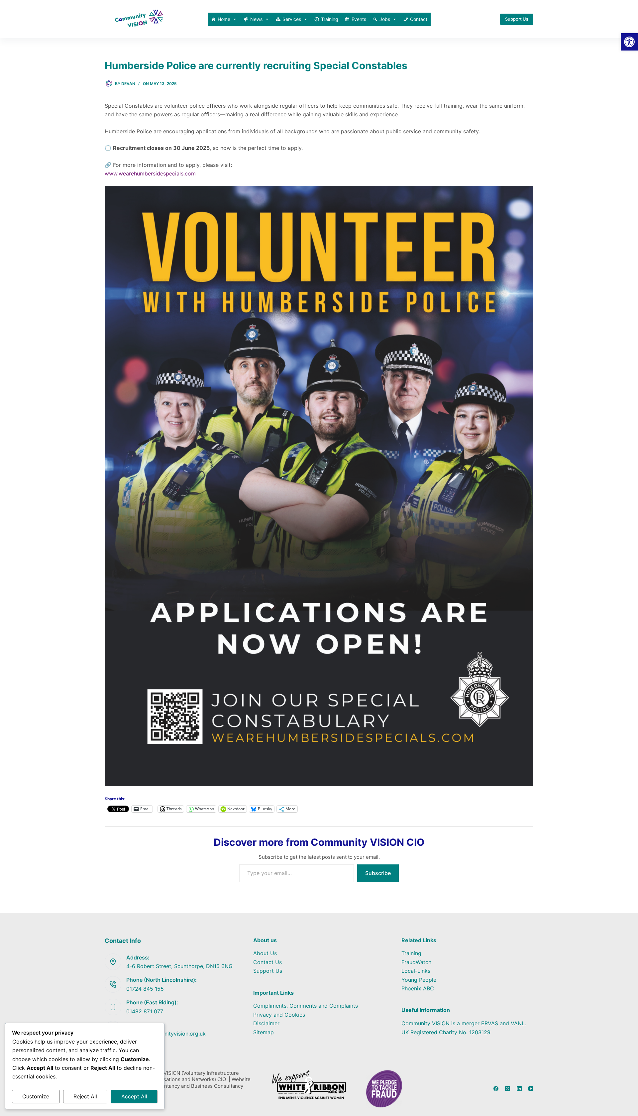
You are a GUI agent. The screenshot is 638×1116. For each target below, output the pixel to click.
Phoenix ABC (417, 988)
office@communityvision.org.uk (166, 1033)
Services (291, 19)
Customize (35, 1096)
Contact (418, 19)
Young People (418, 979)
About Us (265, 953)
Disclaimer (266, 1023)
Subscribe (378, 873)
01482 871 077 (144, 1011)
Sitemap (263, 1032)
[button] (629, 42)
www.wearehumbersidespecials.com (150, 173)
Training (329, 19)
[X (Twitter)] (507, 1088)
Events (359, 19)
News (256, 19)
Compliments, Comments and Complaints (305, 1005)
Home (224, 19)
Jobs (384, 19)
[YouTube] (530, 1088)
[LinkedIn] (519, 1088)
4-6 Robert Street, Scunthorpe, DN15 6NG (179, 966)
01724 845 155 (145, 988)
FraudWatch (416, 962)
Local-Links (415, 970)
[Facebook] (495, 1088)
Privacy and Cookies (279, 1014)
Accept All (134, 1096)
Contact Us (267, 962)
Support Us (516, 19)
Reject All (85, 1096)
